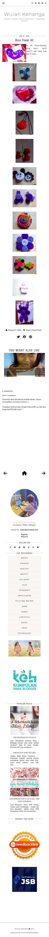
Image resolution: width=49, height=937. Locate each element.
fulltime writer (25, 601)
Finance (24, 563)
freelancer (24, 596)
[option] (24, 364)
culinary (25, 579)
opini (24, 628)
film (24, 585)
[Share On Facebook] (24, 337)
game (24, 606)
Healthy (24, 569)
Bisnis (24, 558)
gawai (24, 612)
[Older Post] (43, 473)
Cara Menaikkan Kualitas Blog (24, 737)
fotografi (24, 590)
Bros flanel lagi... (24, 370)
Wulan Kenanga (24, 14)
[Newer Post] (5, 473)
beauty (25, 574)
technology (24, 633)
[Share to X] (18, 337)
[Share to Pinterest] (30, 337)
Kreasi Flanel (36, 330)
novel (24, 622)
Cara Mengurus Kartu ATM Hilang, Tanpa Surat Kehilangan (24, 800)
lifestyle (24, 617)
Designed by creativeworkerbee (24, 932)
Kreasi (28, 330)
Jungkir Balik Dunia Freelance (24, 752)
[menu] (3, 3)
